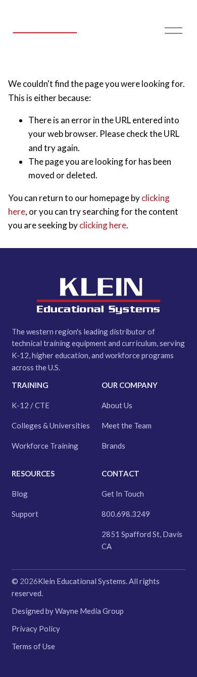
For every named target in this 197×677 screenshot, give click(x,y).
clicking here (102, 225)
